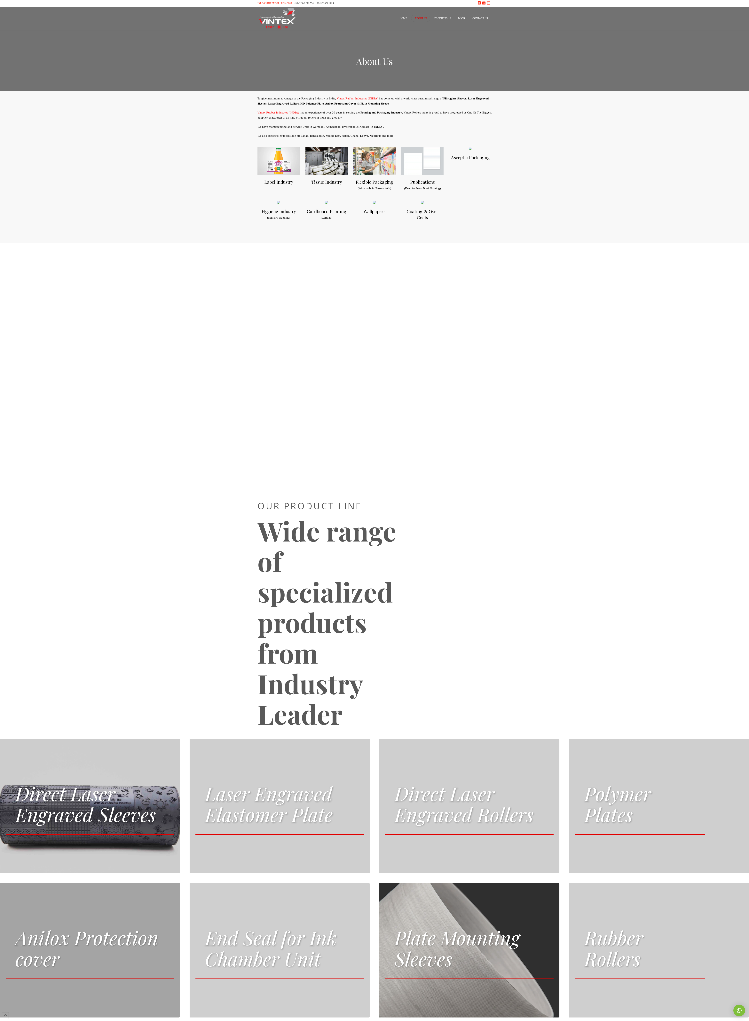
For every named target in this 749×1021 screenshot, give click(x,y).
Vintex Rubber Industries (272, 112)
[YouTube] (489, 3)
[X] (479, 3)
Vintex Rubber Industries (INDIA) (357, 98)
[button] (739, 1010)
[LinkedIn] (484, 3)
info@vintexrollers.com (274, 3)
